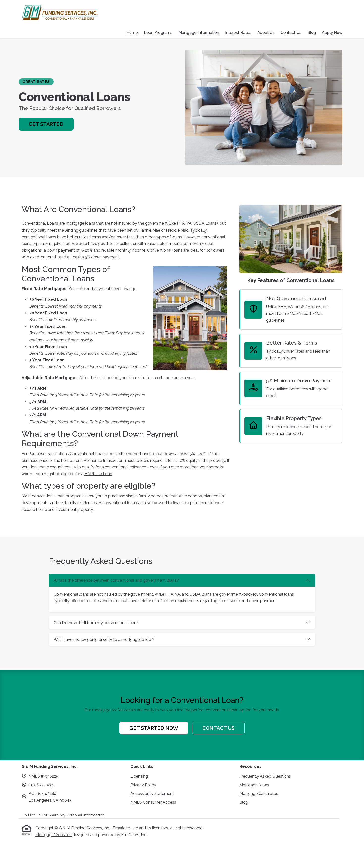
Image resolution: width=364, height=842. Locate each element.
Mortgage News (254, 785)
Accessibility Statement (152, 793)
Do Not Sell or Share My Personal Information (63, 815)
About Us (266, 32)
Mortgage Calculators (259, 793)
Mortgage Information (198, 32)
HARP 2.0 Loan (98, 473)
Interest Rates (238, 32)
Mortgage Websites (53, 834)
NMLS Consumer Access (153, 802)
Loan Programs (158, 32)
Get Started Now (154, 728)
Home (132, 32)
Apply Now (332, 32)
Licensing (139, 776)
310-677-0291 (41, 785)
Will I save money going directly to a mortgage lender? (104, 639)
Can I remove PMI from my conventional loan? (96, 622)
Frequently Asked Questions (265, 776)
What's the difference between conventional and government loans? (116, 580)
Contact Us (291, 32)
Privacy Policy (143, 785)
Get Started (46, 124)
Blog (311, 32)
